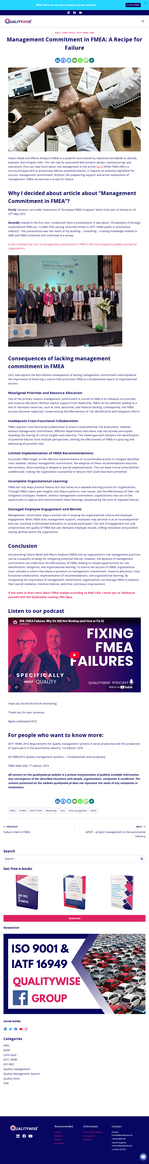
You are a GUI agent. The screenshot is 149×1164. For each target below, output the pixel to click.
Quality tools (11, 1078)
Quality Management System (21, 1073)
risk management (78, 810)
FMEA (22, 810)
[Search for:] (74, 858)
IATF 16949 (82, 33)
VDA (92, 33)
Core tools (68, 33)
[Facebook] (74, 12)
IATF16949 (36, 810)
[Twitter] (68, 60)
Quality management (16, 1069)
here (99, 166)
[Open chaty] (143, 1156)
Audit (6, 1050)
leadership (51, 810)
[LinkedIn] (5, 1029)
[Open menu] (143, 21)
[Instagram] (26, 1029)
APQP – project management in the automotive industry (116, 831)
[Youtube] (30, 1136)
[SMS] (85, 60)
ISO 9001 (8, 1064)
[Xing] (91, 60)
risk (63, 810)
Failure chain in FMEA (16, 829)
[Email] (74, 60)
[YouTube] (80, 12)
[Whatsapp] (80, 60)
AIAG (57, 33)
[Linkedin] (68, 12)
